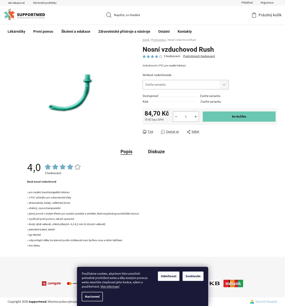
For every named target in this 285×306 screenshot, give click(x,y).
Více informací (109, 286)
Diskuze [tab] (156, 151)
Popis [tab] (126, 151)
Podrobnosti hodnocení (199, 56)
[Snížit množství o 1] (176, 116)
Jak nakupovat (16, 3)
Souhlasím (193, 276)
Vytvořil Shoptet (266, 302)
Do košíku (239, 116)
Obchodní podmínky (45, 3)
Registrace (267, 3)
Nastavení (92, 296)
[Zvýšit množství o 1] (196, 116)
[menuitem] (16, 31)
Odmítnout (168, 276)
